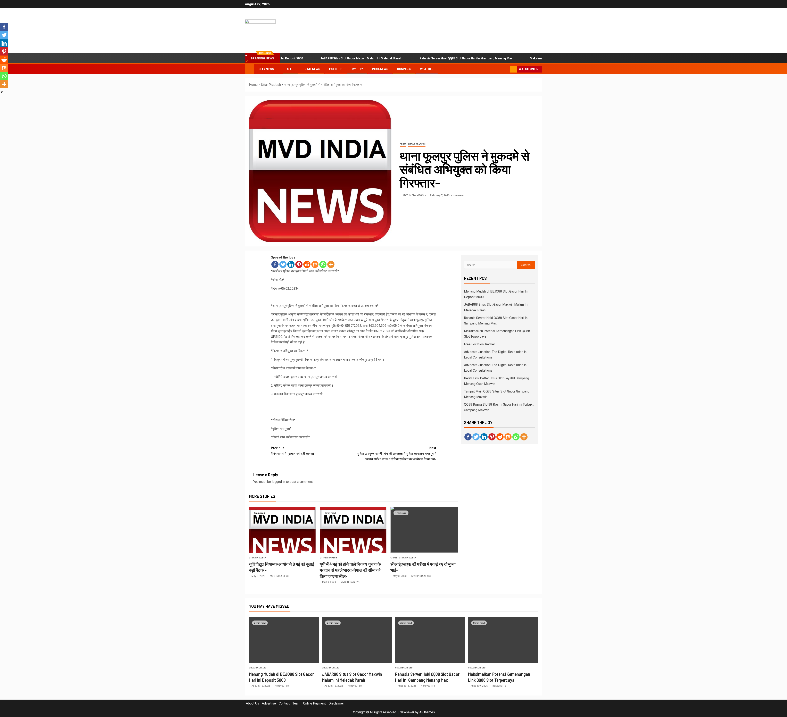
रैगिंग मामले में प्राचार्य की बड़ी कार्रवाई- (293, 450)
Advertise (269, 703)
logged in (278, 482)
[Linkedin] (291, 264)
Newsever (406, 712)
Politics (335, 69)
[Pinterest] (299, 264)
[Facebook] (275, 264)
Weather (426, 69)
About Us (252, 703)
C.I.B (290, 69)
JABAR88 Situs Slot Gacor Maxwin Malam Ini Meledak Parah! (337, 58)
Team (296, 703)
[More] (330, 264)
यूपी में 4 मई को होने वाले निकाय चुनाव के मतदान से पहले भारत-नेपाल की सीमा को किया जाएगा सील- (350, 570)
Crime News (311, 69)
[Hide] (1, 92)
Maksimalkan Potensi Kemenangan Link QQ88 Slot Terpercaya (547, 58)
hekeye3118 (282, 685)
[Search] (506, 69)
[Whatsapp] (322, 264)
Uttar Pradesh (416, 144)
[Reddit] (306, 264)
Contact (284, 703)
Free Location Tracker (479, 344)
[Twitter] (283, 264)
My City (357, 69)
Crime (403, 144)
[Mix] (314, 264)
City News (266, 69)
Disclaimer (336, 703)
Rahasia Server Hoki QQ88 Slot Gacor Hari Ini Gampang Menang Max (441, 58)
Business (404, 69)
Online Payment (314, 703)
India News (380, 69)
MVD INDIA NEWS (413, 195)
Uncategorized (257, 668)
